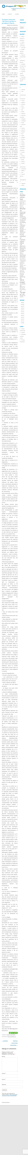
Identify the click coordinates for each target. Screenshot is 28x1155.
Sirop (22, 141)
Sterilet (23, 163)
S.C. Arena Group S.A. (23, 267)
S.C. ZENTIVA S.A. (22, 271)
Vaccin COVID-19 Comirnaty (22, 43)
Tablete (23, 170)
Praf (22, 133)
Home (3, 14)
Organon (23, 257)
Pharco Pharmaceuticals (23, 260)
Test (22, 172)
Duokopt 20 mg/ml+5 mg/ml (22, 78)
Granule (23, 113)
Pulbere (23, 137)
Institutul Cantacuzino (23, 238)
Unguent (23, 183)
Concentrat (22, 98)
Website (4, 1084)
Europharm (23, 223)
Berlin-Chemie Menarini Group (23, 205)
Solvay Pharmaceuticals (23, 289)
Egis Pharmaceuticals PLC (23, 217)
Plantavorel (22, 263)
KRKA (22, 243)
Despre (17, 14)
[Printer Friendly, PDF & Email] (13, 1032)
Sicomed (22, 281)
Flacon (22, 108)
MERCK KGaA (23, 246)
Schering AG (22, 277)
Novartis (23, 248)
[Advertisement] (4, 1132)
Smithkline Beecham (22, 286)
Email (4, 1079)
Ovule (22, 122)
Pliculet (23, 132)
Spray (22, 159)
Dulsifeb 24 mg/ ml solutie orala (23, 66)
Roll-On (23, 139)
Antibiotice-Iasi (22, 197)
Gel (22, 109)
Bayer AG (22, 202)
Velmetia (5, 1041)
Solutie (22, 143)
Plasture (23, 130)
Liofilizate (23, 121)
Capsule (23, 89)
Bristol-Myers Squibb (22, 215)
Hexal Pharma (22, 234)
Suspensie (23, 168)
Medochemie (22, 245)
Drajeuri (23, 102)
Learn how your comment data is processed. (9, 1095)
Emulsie (23, 104)
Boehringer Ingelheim (23, 212)
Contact (10, 14)
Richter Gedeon (21, 265)
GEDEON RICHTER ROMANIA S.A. (23, 228)
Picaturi (23, 128)
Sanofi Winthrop (22, 273)
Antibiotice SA (22, 201)
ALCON (21, 193)
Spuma (23, 161)
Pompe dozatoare (6, 1102)
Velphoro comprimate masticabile (14, 1043)
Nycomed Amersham (23, 256)
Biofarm (23, 209)
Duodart (23, 69)
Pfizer (21, 258)
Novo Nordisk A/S (12, 1036)
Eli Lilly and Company (23, 220)
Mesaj (3, 1056)
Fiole (22, 106)
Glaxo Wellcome (23, 232)
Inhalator (23, 119)
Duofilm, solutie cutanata (22, 73)
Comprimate (23, 95)
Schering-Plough (22, 275)
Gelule (22, 111)
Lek (21, 244)
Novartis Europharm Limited (23, 250)
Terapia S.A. (22, 293)
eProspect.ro (20, 5)
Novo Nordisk (21, 253)
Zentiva (21, 297)
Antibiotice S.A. (23, 200)
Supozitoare (22, 167)
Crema (22, 100)
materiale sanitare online (23, 336)
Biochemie (22, 207)
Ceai (22, 91)
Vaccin (22, 185)
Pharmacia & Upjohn (22, 261)
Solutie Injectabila (11, 1034)
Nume (4, 1073)
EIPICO (24, 219)
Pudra (22, 135)
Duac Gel (23, 47)
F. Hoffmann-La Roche (23, 225)
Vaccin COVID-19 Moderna (22, 38)
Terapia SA (22, 295)
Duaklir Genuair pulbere (22, 51)
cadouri (23, 332)
